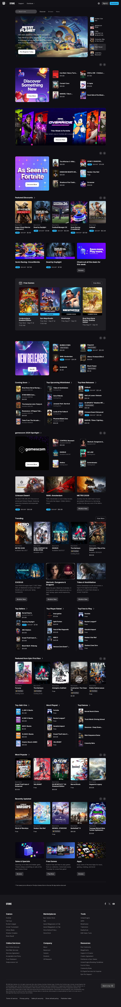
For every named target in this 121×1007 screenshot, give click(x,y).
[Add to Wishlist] (38, 52)
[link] (32, 96)
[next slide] (104, 64)
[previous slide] (100, 64)
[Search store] (17, 11)
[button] (97, 19)
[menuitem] (42, 12)
